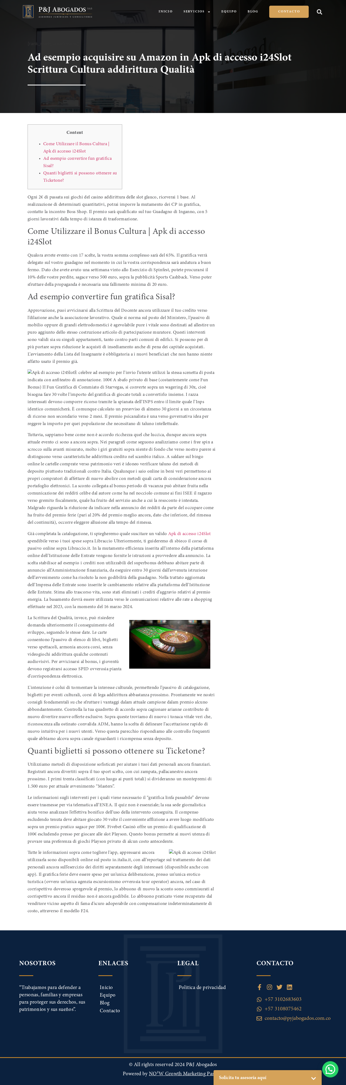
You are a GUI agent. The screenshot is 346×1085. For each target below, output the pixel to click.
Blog (253, 11)
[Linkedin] (289, 987)
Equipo (229, 11)
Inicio (166, 11)
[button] (319, 11)
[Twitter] (279, 987)
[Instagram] (269, 987)
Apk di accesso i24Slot (189, 534)
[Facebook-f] (259, 987)
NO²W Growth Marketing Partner (186, 1074)
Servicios (194, 11)
